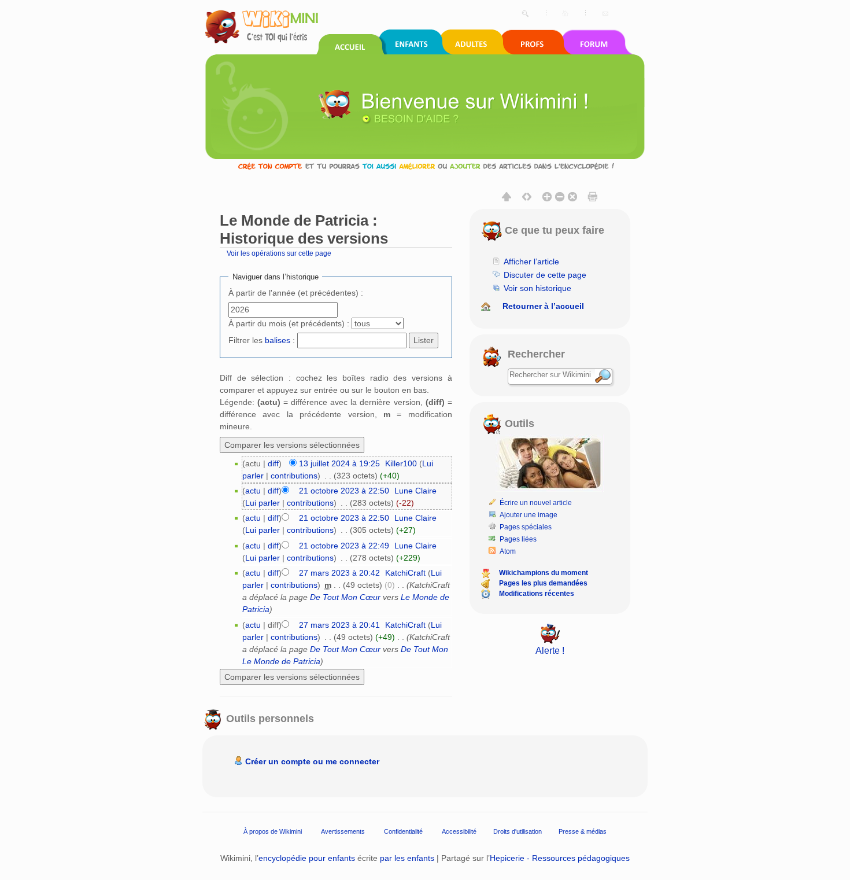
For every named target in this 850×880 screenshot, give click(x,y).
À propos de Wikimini (272, 831)
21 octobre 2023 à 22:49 (344, 545)
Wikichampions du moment (543, 573)
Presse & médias (583, 831)
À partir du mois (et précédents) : (288, 323)
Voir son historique (537, 288)
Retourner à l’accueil (543, 306)
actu (253, 490)
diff (273, 463)
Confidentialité (403, 831)
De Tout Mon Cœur (345, 597)
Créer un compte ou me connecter (312, 761)
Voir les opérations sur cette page (279, 253)
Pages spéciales (526, 527)
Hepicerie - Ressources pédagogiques (560, 858)
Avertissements (343, 831)
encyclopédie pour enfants (306, 858)
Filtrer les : (261, 340)
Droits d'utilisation (517, 831)
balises (277, 340)
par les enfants (407, 858)
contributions (294, 475)
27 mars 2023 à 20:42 (339, 572)
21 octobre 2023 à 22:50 (344, 490)
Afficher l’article (531, 261)
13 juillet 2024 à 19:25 (339, 463)
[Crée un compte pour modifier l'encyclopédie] (425, 165)
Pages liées (518, 539)
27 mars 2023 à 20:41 (339, 624)
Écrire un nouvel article (536, 503)
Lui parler (262, 502)
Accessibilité (459, 831)
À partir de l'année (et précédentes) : (295, 292)
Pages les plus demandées (543, 583)
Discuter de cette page (545, 274)
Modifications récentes (536, 594)
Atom (508, 551)
